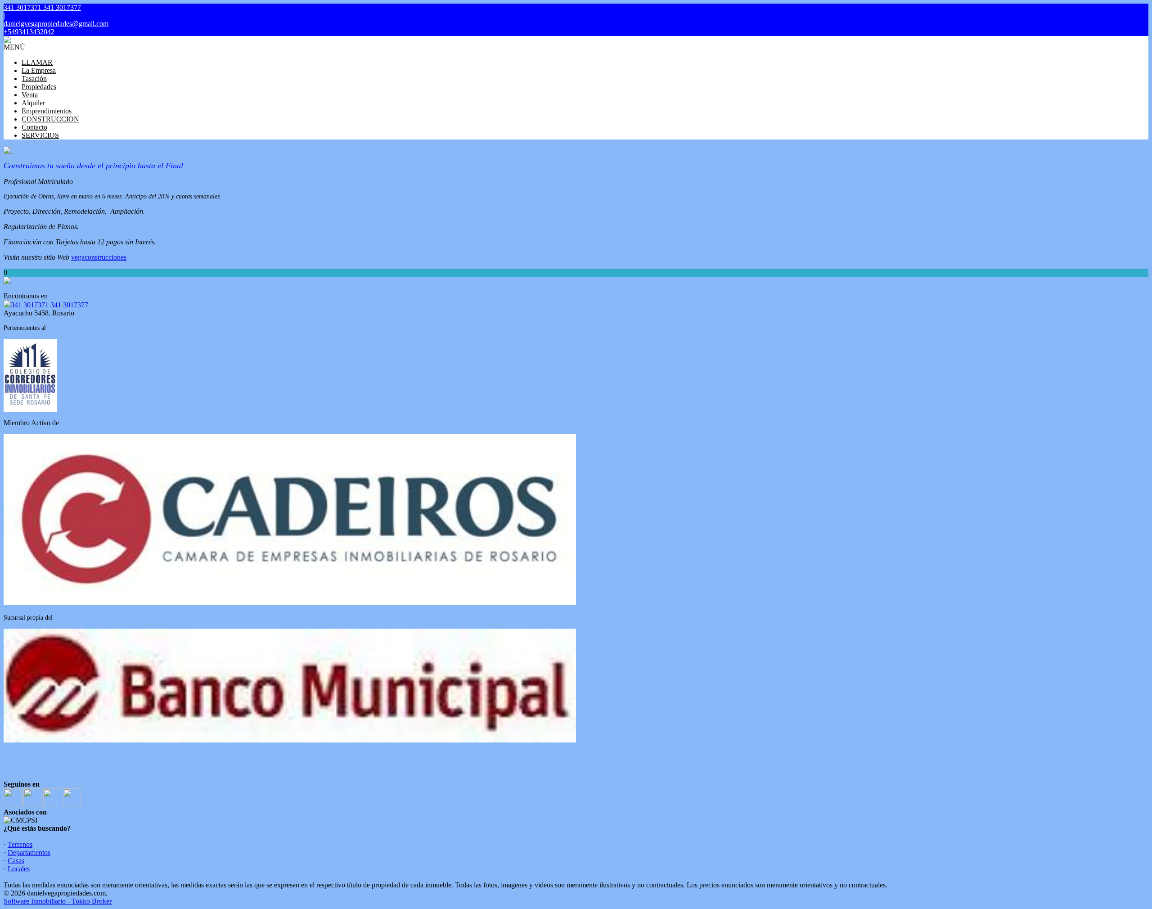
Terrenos (20, 844)
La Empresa (39, 70)
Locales (19, 869)
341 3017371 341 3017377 (49, 305)
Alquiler (33, 103)
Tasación (34, 78)
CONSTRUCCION (50, 119)
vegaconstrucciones (98, 257)
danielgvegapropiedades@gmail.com (56, 23)
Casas (16, 860)
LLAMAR (37, 62)
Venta (30, 95)
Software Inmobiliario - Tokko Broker (58, 901)
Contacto (34, 127)
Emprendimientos (47, 111)
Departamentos (29, 852)
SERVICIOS (40, 135)
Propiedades (39, 86)
